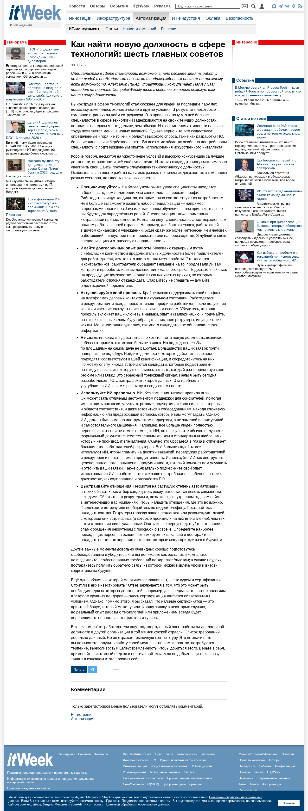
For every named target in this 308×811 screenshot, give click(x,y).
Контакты (101, 754)
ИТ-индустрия (186, 18)
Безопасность (239, 18)
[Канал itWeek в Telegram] (280, 7)
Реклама (162, 6)
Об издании (66, 754)
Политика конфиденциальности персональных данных (47, 772)
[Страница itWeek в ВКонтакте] (287, 7)
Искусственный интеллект (169, 766)
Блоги (254, 784)
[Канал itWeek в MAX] (274, 7)
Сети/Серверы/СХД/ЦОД (141, 784)
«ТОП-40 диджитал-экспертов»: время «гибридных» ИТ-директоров (43, 55)
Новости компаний (139, 29)
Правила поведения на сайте (28, 788)
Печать (78, 669)
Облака (212, 18)
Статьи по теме (251, 119)
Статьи (111, 29)
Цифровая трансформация (182, 784)
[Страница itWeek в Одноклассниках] (293, 7)
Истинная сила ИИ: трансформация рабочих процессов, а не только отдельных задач (279, 131)
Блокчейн (208, 754)
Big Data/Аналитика (137, 754)
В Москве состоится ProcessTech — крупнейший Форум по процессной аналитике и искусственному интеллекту (268, 91)
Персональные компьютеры (143, 778)
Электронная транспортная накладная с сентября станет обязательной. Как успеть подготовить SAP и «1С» (34, 91)
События (119, 6)
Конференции (285, 766)
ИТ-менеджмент (21, 25)
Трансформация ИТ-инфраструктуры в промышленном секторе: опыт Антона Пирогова (33, 207)
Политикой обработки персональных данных (136, 804)
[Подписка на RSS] (300, 7)
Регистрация (82, 714)
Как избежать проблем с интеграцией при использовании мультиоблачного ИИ (279, 256)
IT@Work (141, 6)
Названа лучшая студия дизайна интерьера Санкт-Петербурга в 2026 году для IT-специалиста (34, 168)
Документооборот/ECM (139, 760)
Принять (289, 803)
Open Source (164, 754)
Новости (77, 6)
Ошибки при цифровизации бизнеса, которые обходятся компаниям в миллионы (279, 225)
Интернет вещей (135, 766)
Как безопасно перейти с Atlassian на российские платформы (276, 164)
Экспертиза (247, 766)
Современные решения (273, 778)
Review (258, 772)
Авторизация (82, 719)
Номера (244, 772)
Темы (242, 784)
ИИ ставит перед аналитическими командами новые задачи (279, 195)
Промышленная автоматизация (189, 778)
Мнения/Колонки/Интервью (258, 754)
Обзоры (97, 6)
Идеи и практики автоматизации (183, 760)
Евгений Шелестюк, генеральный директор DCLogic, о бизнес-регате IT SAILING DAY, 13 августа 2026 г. (34, 130)
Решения (169, 29)
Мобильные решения (165, 772)
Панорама (17, 42)
